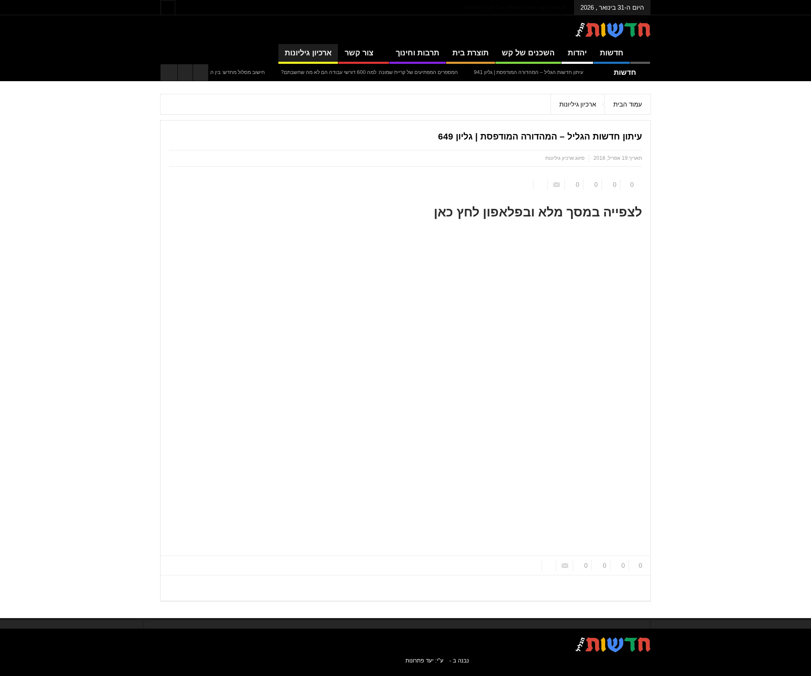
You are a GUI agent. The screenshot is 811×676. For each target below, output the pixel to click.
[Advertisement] (693, 221)
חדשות (611, 53)
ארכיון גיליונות (308, 53)
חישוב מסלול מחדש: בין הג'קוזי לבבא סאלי (220, 72)
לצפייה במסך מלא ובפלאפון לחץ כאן (538, 212)
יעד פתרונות (419, 660)
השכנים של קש (528, 53)
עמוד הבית (627, 104)
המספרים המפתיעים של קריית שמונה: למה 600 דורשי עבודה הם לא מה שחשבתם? (369, 72)
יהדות (577, 53)
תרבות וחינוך (417, 53)
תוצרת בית (470, 53)
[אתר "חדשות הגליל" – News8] (612, 29)
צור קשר (359, 53)
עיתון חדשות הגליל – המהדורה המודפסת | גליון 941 (528, 72)
